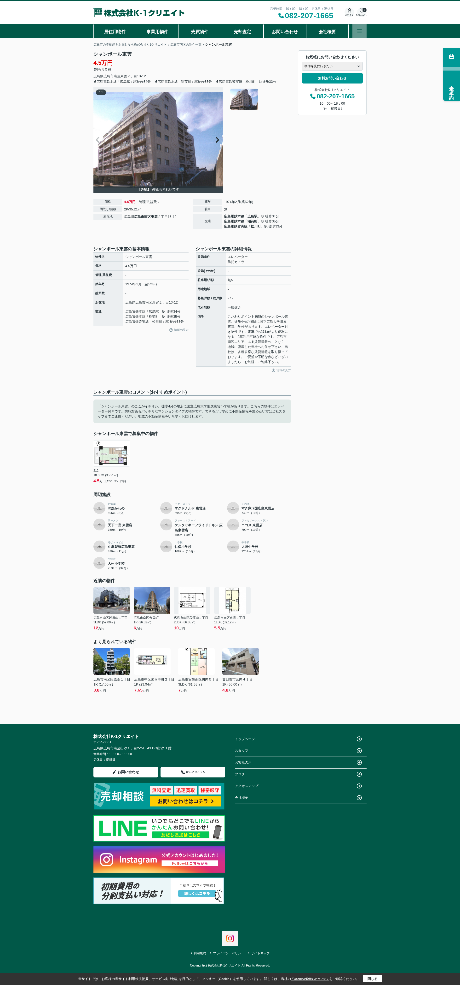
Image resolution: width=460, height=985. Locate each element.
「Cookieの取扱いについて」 (310, 979)
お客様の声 (243, 762)
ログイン (349, 14)
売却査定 (242, 31)
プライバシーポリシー (228, 953)
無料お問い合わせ (332, 78)
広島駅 (252, 216)
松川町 (256, 226)
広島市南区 (112, 76)
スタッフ (241, 750)
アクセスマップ (246, 786)
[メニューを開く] (359, 31)
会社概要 (327, 31)
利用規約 (200, 953)
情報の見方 (181, 330)
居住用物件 (115, 31)
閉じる (373, 979)
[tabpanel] (260, 99)
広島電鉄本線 (234, 216)
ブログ (240, 774)
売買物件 (199, 31)
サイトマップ (260, 953)
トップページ (245, 739)
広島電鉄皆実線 (235, 226)
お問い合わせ (285, 31)
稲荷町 (252, 221)
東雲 (123, 76)
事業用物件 (157, 31)
